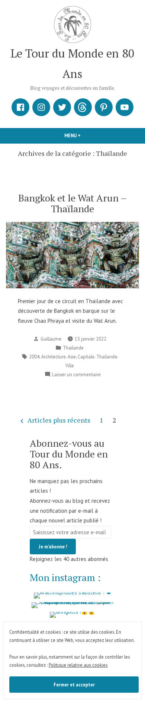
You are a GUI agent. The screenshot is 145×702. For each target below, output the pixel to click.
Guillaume (51, 339)
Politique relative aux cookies (78, 665)
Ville (69, 365)
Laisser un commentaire (76, 374)
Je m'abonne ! (53, 547)
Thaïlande (73, 348)
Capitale (86, 357)
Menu (80, 135)
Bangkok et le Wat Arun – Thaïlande (72, 203)
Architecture (53, 357)
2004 (34, 357)
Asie (72, 357)
